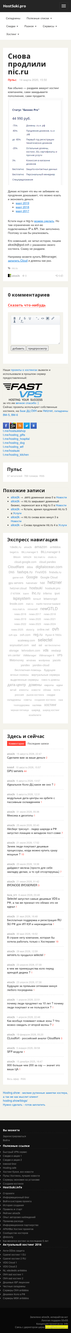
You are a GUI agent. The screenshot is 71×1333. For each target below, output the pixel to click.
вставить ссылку (52, 318)
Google (32, 576)
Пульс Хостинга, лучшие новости (21, 1175)
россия (19, 695)
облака (47, 689)
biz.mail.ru (39, 557)
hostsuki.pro (52, 588)
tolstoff (10, 767)
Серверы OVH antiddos (16, 1290)
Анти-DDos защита (13, 1250)
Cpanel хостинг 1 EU (14, 1254)
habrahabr (31, 583)
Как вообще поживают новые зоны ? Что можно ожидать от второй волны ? (33, 1023)
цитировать (37, 318)
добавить (18, 348)
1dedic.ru (15, 547)
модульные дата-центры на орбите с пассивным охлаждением (31, 800)
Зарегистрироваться (14, 1136)
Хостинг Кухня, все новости (18, 1171)
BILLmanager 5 (29, 552)
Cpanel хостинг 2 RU (14, 1258)
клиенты (24, 689)
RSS (41, 476)
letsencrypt (50, 599)
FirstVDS (40, 572)
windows (31, 660)
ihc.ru (36, 592)
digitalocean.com (49, 566)
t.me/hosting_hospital (16, 439)
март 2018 (22, 207)
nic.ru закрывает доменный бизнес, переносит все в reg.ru (35, 503)
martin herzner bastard (48, 603)
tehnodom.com (30, 650)
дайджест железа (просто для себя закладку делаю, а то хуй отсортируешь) (33, 870)
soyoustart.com (19, 645)
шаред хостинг (51, 710)
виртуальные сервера (46, 675)
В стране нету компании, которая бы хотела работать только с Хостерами (31, 939)
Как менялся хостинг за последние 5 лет (26, 1240)
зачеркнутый (24, 318)
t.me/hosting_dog (14, 443)
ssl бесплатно (52, 645)
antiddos (55, 547)
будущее (49, 670)
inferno (47, 593)
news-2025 (17, 629)
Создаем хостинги (13, 1183)
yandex (25, 665)
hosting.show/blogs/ (15, 1100)
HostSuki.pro (14, 6)
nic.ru (15, 268)
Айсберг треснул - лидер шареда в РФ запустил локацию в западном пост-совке (34, 831)
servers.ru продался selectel (25, 955)
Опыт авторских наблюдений (19, 1217)
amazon (41, 546)
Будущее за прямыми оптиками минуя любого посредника (32, 988)
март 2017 (22, 211)
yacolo (57, 660)
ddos (30, 567)
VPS (59, 655)
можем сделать (44, 221)
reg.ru (38, 634)
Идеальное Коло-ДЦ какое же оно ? (30, 784)
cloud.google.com (25, 562)
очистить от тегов (22, 321)
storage (14, 650)
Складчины (13, 18)
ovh (55, 629)
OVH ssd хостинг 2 (13, 1278)
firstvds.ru (55, 572)
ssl (40, 645)
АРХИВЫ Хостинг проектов (18, 1229)
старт (19, 1209)
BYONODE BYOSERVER (22, 885)
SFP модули (15, 1052)
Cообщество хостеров (15, 1232)
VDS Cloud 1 (10, 1262)
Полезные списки (38, 18)
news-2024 (50, 624)
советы (28, 699)
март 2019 (22, 203)
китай (13, 689)
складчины (14, 699)
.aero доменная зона (37, 497)
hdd (42, 583)
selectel (45, 639)
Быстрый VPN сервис (15, 1151)
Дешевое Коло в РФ (14, 1294)
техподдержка (22, 705)
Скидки (11, 26)
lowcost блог (9, 1163)
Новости (61, 497)
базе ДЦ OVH (28, 411)
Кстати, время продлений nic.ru (44, 509)
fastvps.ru (25, 571)
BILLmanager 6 (50, 552)
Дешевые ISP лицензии (16, 1282)
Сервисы (49, 26)
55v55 (64, 1320)
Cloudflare (16, 566)
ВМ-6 (14, 415)
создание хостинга (45, 699)
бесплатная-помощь (28, 670)
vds (46, 650)
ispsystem (22, 598)
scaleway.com (26, 640)
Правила (8, 1209)
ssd (34, 645)
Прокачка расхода (13, 1221)
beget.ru (14, 552)
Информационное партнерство (20, 1225)
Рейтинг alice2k (11, 1213)
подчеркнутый (30, 318)
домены (35, 684)
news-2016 (20, 614)
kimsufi (37, 598)
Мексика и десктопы (20, 815)
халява (36, 705)
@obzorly (8, 1236)
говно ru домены (50, 679)
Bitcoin (17, 557)
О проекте (8, 1193)
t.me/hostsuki (11, 451)
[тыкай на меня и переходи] (22, 392)
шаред (36, 710)
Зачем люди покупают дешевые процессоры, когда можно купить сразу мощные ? (32, 850)
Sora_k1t (12, 895)
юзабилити (35, 715)
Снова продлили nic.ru (38, 525)
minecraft (32, 609)
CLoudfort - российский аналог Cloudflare (33, 1038)
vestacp (56, 650)
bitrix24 (27, 557)
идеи (59, 685)
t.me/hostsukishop (14, 431)
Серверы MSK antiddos (16, 1298)
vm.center (14, 655)
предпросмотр (37, 348)
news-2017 (35, 614)
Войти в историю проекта (17, 1201)
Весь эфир (13, 1078)
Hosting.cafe (9, 1167)
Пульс (12, 80)
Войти (6, 1140)
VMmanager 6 (46, 655)
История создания (13, 1205)
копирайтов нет (59, 1317)
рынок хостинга (35, 694)
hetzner (55, 582)
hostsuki (35, 587)
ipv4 (57, 593)
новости (35, 689)
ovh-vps (13, 634)
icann (26, 593)
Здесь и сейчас (25, 736)
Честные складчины (14, 1286)
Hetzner (48, 411)
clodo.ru (52, 557)
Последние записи (38, 743)
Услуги (17, 513)
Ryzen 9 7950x (53, 634)
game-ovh (18, 577)
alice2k (16, 275)
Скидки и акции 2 (12, 1159)
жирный (14, 318)
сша (60, 699)
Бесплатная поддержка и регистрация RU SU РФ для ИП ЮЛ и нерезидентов (34, 922)
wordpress (44, 660)
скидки (51, 695)
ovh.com (25, 635)
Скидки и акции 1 (12, 1155)
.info (66, 1323)
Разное (29, 26)
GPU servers (15, 771)
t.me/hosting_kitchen (16, 454)
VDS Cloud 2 (10, 1266)
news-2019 (20, 619)
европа (49, 685)
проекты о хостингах (24, 370)
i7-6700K (15, 593)
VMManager (29, 655)
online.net (43, 629)
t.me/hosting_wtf (13, 447)
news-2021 (50, 619)
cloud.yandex (47, 562)
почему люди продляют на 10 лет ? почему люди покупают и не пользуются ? (35, 1005)
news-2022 (20, 624)
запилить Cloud (18, 260)
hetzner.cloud (18, 588)
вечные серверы (19, 674)
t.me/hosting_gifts (14, 435)
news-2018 (50, 614)
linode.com (16, 604)
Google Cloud (49, 577)
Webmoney (16, 660)
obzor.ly (30, 629)
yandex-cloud (41, 665)
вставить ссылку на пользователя (14, 321)
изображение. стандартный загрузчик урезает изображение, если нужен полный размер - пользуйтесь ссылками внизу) (47, 318)
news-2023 (35, 624)
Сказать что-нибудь (27, 305)
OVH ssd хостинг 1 (13, 1274)
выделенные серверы (24, 679)
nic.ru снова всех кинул (39, 517)
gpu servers (15, 583)
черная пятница (20, 710)
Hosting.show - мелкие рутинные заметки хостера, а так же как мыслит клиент (35, 1095)
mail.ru (29, 603)
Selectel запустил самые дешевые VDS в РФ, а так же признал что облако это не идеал (33, 902)
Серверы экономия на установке (21, 1179)
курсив (19, 318)
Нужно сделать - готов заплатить (24, 1104)
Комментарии (16, 743)
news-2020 (35, 619)
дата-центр (16, 684)
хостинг (50, 704)
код (42, 318)
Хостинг (11, 34)
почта (57, 689)
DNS (11, 572)
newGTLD (49, 608)
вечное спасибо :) (27, 403)
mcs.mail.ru (19, 609)
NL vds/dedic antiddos (15, 1270)
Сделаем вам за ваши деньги (26, 757)
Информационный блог (16, 1197)
